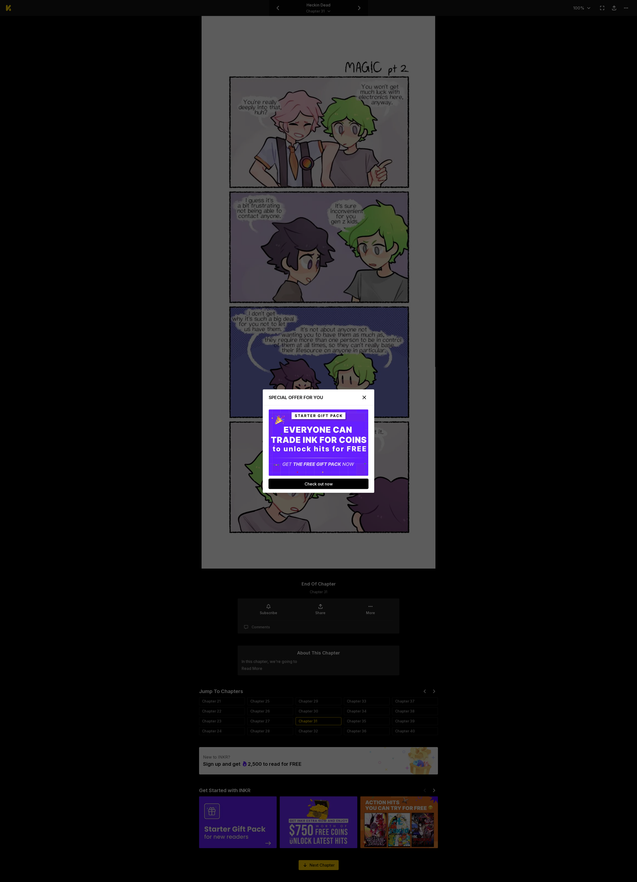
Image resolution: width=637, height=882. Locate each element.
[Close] (364, 397)
